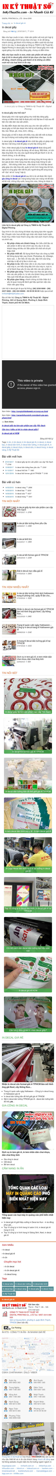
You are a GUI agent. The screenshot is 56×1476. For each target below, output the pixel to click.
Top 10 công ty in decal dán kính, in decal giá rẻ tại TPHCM (28, 909)
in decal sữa (28, 447)
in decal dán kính (13, 444)
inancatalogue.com (44, 1471)
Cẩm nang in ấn (13, 1168)
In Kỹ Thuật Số (13, 449)
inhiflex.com (18, 1473)
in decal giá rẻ (43, 444)
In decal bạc (20, 490)
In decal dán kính (40, 1284)
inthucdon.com (8, 1468)
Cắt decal (8, 1162)
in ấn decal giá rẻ (29, 442)
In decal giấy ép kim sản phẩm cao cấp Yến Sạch (23, 425)
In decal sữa (20, 493)
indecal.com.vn (33, 1468)
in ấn (9, 442)
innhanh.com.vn (27, 1465)
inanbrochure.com (25, 1471)
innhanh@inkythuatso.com (13, 293)
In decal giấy (34, 1288)
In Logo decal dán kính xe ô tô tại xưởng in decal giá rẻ (28, 869)
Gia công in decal (15, 1105)
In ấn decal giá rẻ (12, 1270)
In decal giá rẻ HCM (10, 433)
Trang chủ (6, 23)
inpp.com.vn (7, 1473)
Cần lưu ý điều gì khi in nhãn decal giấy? (20, 429)
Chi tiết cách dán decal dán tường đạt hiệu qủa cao (28, 949)
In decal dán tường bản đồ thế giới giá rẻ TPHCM (28, 791)
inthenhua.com (45, 1465)
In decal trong (20, 496)
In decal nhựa (47, 1288)
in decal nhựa (16, 447)
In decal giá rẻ (20, 23)
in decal (40, 442)
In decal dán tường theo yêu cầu (27, 467)
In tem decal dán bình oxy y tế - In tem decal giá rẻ (28, 831)
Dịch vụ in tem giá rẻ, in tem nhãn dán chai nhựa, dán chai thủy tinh (34, 658)
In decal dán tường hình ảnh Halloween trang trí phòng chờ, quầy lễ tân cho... (35, 594)
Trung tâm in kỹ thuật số (12, 1456)
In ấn (5, 1257)
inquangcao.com (9, 1465)
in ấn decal (16, 442)
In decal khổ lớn (21, 470)
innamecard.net (8, 1471)
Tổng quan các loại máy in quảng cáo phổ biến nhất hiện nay (27, 1216)
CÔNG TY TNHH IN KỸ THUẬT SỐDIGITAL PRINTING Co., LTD (24, 1313)
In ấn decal (9, 1266)
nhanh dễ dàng (44, 1459)
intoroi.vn (20, 1468)
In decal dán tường (23, 1284)
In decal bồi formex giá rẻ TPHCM (28, 473)
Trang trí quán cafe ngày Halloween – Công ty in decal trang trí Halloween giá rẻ (35, 627)
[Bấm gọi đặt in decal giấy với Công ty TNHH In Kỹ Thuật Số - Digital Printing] (28, 84)
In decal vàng (20, 487)
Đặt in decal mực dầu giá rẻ (29, 571)
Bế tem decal (9, 1164)
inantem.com (47, 1468)
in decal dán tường (28, 444)
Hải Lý (14, 31)
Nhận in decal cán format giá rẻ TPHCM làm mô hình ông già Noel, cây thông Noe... (35, 611)
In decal (6, 1249)
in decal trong (40, 447)
